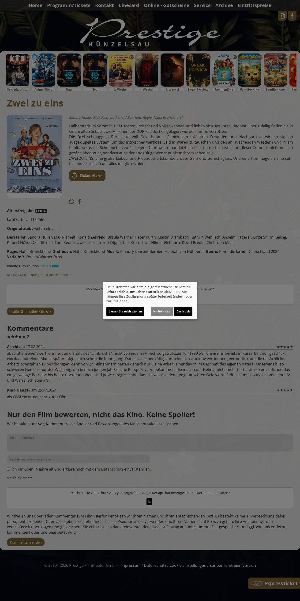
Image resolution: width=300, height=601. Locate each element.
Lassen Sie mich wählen (125, 311)
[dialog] (150, 300)
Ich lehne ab (161, 311)
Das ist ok (183, 311)
